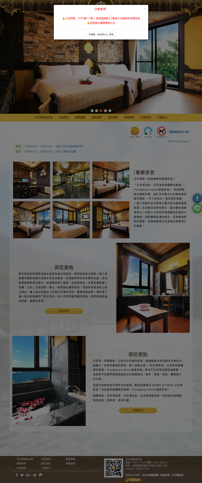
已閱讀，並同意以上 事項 (101, 34)
